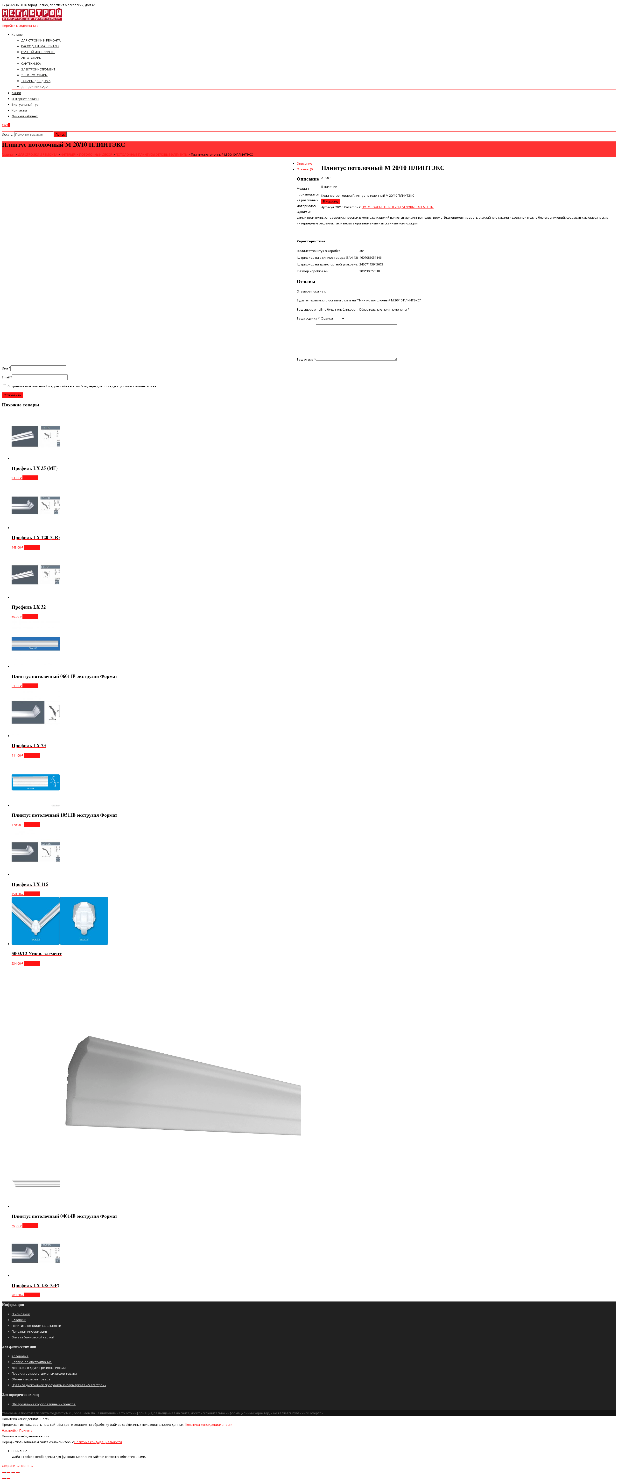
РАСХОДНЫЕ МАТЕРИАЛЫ (40, 46)
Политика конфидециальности (208, 1424)
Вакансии (19, 1320)
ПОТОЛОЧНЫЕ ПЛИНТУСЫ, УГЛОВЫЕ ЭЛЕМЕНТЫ (398, 207)
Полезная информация (29, 1331)
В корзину (330, 201)
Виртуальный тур (25, 104)
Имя (6, 368)
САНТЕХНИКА (31, 63)
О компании (21, 1314)
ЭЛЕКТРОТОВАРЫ (34, 75)
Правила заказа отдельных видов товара (44, 1373)
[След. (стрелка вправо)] (8, 1478)
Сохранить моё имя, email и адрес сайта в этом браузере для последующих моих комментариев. (82, 386)
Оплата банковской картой (33, 1337)
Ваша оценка (308, 318)
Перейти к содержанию (20, 25)
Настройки (10, 1430)
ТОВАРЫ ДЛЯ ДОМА (35, 81)
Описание (304, 163)
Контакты (19, 110)
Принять (26, 1430)
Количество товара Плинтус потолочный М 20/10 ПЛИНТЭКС (367, 195)
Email (7, 377)
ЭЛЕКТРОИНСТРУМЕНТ (38, 69)
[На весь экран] (13, 1472)
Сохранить (11, 1465)
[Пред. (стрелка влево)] (4, 1478)
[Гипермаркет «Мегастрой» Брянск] (32, 19)
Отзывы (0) (305, 169)
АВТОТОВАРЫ (31, 58)
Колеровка (20, 1356)
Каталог (18, 34)
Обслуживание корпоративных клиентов (44, 1404)
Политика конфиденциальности (36, 1325)
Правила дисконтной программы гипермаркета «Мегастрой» (59, 1385)
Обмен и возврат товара (31, 1379)
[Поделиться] (8, 1472)
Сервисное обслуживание (32, 1362)
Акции (16, 93)
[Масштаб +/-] (18, 1472)
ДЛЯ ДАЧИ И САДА (34, 86)
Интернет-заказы (25, 99)
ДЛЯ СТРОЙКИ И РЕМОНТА (41, 40)
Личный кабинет (25, 116)
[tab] (314, 163)
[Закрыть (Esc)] (4, 1472)
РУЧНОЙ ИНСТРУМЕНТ (38, 52)
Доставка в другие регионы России (39, 1367)
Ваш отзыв (306, 359)
